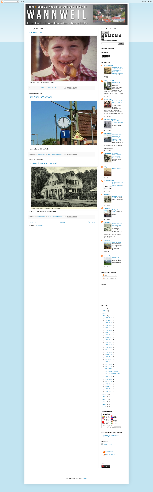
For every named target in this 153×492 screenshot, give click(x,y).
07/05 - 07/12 (109, 332)
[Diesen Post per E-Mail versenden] (68, 88)
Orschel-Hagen (108, 256)
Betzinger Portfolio (109, 81)
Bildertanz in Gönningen (111, 153)
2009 (105, 406)
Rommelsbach (108, 133)
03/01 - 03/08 (109, 364)
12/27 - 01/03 (109, 318)
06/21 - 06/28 (109, 335)
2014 (105, 394)
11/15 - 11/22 (109, 323)
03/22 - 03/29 (109, 357)
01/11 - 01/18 (109, 389)
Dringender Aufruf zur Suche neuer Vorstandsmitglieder (117, 184)
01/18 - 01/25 (109, 386)
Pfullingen (106, 208)
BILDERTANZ (108, 99)
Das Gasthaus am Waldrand (43, 163)
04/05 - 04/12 (109, 352)
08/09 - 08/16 (109, 327)
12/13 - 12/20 (109, 320)
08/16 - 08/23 (109, 325)
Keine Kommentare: (57, 87)
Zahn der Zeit (35, 32)
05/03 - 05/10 (109, 342)
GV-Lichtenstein (108, 65)
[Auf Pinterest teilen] (76, 88)
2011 (105, 401)
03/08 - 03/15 (109, 361)
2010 (105, 404)
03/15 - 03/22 (109, 359)
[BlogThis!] (70, 88)
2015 (105, 316)
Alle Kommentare (109, 278)
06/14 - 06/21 (109, 337)
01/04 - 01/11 (109, 391)
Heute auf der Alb (116, 242)
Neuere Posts (33, 222)
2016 (105, 313)
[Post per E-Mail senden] (64, 87)
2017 (105, 311)
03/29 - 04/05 (109, 354)
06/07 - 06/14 (109, 340)
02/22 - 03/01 (109, 366)
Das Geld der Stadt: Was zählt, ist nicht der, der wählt (117, 102)
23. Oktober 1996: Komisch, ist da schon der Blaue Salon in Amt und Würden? (116, 137)
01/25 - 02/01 (109, 384)
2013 (105, 397)
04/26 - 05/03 (109, 345)
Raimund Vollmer (110, 454)
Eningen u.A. (107, 167)
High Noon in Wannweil (40, 97)
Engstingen (107, 240)
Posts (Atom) (39, 225)
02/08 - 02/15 (109, 379)
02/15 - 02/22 (109, 376)
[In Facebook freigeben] (74, 88)
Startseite (62, 222)
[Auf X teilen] (72, 88)
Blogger (85, 478)
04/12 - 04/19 (109, 349)
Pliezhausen (107, 222)
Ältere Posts (91, 222)
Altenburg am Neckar (110, 119)
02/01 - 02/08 (109, 381)
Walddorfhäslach (109, 180)
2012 (105, 399)
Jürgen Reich (109, 452)
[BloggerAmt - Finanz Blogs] (106, 444)
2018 (105, 308)
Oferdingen (107, 194)
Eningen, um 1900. (117, 168)
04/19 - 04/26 (109, 347)
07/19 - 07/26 (109, 330)
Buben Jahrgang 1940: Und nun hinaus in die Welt (116, 156)
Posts (105, 275)
